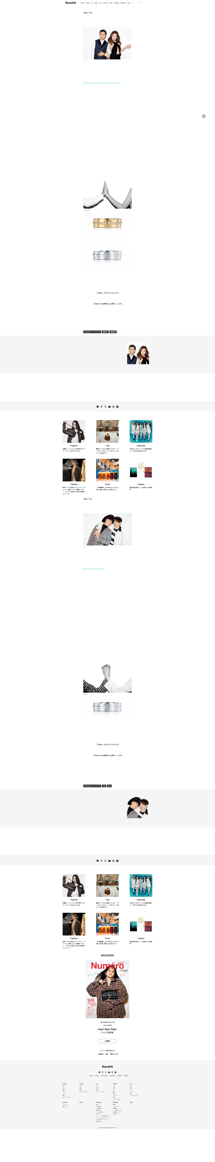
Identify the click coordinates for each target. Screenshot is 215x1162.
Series (111, 3)
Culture (96, 3)
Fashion (82, 3)
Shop (128, 3)
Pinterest (118, 412)
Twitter (105, 412)
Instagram (114, 412)
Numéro (71, 3)
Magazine (123, 3)
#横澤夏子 (113, 332)
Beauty (88, 3)
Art (92, 3)
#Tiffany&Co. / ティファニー (92, 332)
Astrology (116, 3)
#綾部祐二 (105, 332)
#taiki (103, 801)
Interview (105, 3)
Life (101, 3)
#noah (109, 801)
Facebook (101, 412)
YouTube (110, 412)
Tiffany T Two (87, 13)
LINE (97, 412)
